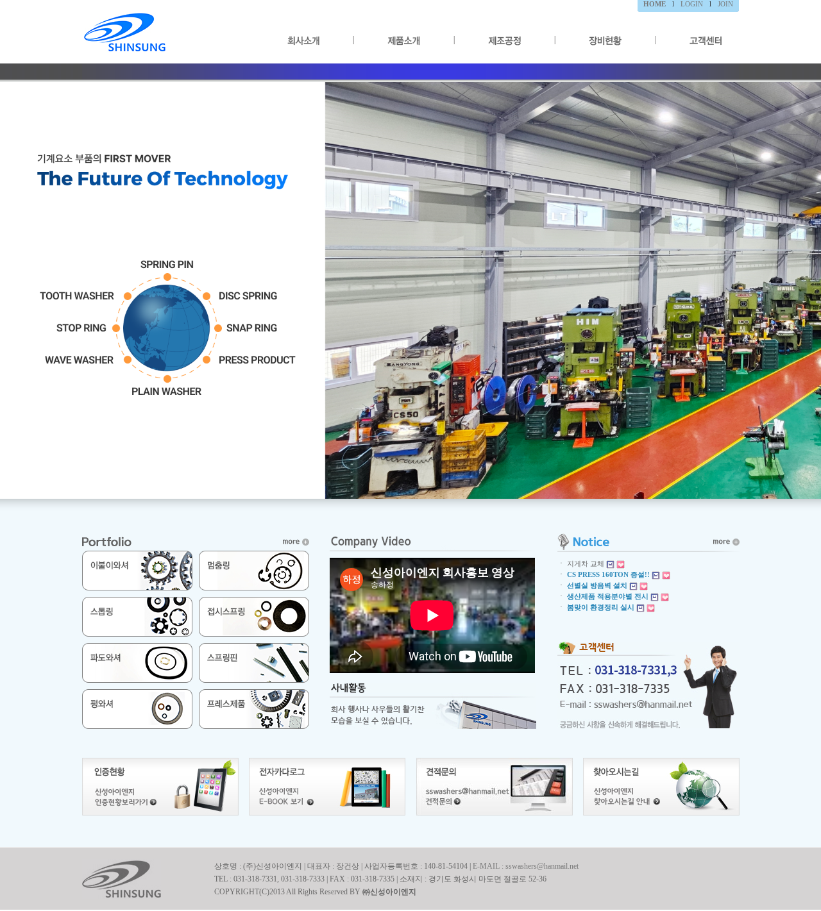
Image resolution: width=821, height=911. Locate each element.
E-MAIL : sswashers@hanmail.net (526, 866)
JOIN (725, 4)
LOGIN (692, 4)
